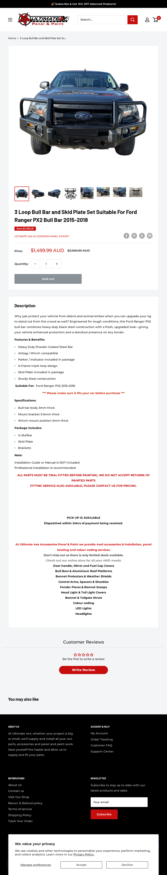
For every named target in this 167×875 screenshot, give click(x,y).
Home (12, 38)
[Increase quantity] (57, 264)
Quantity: (21, 264)
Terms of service (20, 809)
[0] (155, 19)
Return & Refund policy (25, 803)
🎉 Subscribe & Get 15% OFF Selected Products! (83, 3)
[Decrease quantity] (35, 264)
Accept (81, 865)
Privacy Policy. (84, 854)
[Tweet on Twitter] (142, 236)
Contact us (16, 791)
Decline (127, 865)
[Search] (132, 19)
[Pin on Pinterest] (134, 236)
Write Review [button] (83, 670)
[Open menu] (10, 19)
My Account (99, 733)
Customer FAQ (101, 745)
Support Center (102, 751)
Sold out (48, 279)
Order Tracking (102, 739)
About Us (15, 785)
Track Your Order (20, 821)
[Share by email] (150, 236)
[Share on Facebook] (126, 236)
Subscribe (104, 814)
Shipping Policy (19, 815)
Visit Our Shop (18, 797)
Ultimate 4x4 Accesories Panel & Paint (41, 236)
